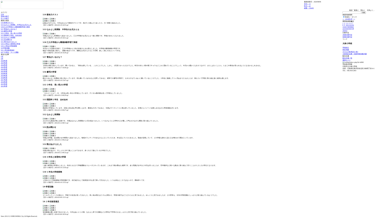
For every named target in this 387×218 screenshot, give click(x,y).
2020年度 (4, 73)
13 (351, 25)
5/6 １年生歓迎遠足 (8, 50)
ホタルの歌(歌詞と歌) (350, 52)
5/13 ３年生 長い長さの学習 (11, 33)
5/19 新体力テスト (7, 23)
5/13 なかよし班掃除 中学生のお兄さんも (16, 25)
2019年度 (4, 75)
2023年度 (4, 67)
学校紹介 (346, 47)
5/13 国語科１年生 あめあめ (11, 35)
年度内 (347, 17)
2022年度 (4, 69)
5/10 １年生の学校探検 (9, 46)
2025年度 (4, 63)
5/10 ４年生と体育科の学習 (10, 44)
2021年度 (4, 71)
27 (351, 29)
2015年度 (4, 84)
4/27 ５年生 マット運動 (10, 52)
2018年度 (4, 78)
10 (346, 25)
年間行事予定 (347, 37)
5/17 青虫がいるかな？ (9, 29)
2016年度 (4, 82)
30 (345, 31)
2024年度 (4, 65)
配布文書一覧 (347, 58)
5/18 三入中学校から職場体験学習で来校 (15, 27)
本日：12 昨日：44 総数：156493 (309, 6)
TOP (2, 14)
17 (346, 27)
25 (348, 29)
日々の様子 (5, 18)
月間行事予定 (347, 35)
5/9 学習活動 (5, 48)
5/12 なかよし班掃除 (8, 37)
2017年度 (4, 80)
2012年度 (4, 86)
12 (350, 25)
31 (346, 31)
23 (345, 29)
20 (351, 27)
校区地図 (346, 50)
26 (350, 29)
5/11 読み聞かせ (6, 39)
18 (348, 27)
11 (348, 25)
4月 (2, 59)
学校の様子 (5, 16)
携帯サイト (347, 60)
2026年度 (4, 61)
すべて (354, 17)
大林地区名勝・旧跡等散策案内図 (355, 54)
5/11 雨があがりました (9, 42)
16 (345, 27)
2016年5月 (348, 19)
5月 (2, 56)
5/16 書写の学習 (6, 31)
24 (346, 29)
